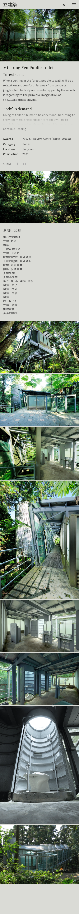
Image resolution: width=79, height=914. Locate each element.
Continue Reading (15, 128)
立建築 (10, 4)
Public (26, 144)
